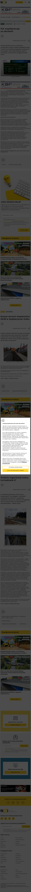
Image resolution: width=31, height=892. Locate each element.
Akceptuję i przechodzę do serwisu (15, 470)
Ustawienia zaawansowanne (15, 467)
